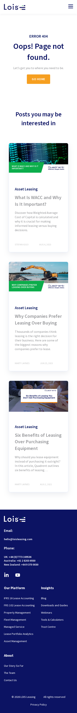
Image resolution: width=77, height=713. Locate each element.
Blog (43, 598)
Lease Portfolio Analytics (18, 634)
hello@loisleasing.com (18, 539)
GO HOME (38, 79)
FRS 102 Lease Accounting (19, 605)
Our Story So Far (13, 666)
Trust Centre (48, 627)
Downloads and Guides (54, 605)
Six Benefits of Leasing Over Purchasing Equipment (38, 441)
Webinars (46, 612)
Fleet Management (15, 619)
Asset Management (15, 641)
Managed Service (14, 627)
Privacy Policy (38, 704)
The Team (9, 673)
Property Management (17, 612)
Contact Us (10, 680)
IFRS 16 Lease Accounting (19, 598)
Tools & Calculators (52, 619)
